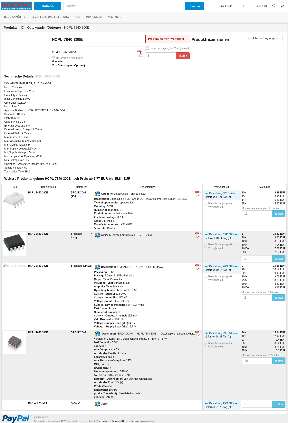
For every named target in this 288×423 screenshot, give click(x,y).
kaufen (183, 55)
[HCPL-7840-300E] (97, 193)
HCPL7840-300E (37, 402)
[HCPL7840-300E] (97, 404)
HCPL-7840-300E (38, 192)
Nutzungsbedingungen (133, 421)
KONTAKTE (114, 16)
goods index (41, 417)
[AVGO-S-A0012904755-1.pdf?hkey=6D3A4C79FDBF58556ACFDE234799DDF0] (198, 334)
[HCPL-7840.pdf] (198, 194)
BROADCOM (78, 332)
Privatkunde (225, 6)
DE (243, 6)
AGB (77, 16)
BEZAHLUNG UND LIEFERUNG (50, 16)
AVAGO (75, 402)
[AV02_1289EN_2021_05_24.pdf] (198, 235)
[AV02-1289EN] (140, 53)
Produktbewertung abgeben (263, 38)
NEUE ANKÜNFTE (15, 16)
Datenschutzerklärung (107, 421)
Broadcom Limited (81, 265)
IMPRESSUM (94, 16)
